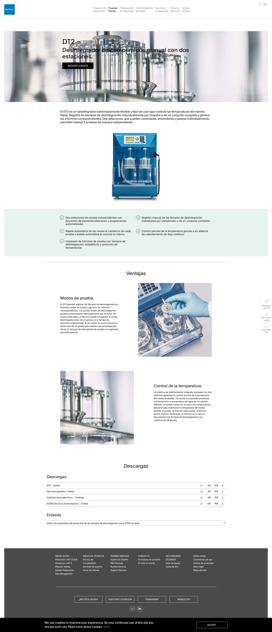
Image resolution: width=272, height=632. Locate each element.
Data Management (64, 573)
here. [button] (106, 627)
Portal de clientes (91, 570)
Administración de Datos (144, 10)
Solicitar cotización (120, 599)
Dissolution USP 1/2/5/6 (66, 559)
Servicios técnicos (93, 556)
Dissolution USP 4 (63, 563)
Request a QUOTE (78, 65)
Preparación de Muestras (127, 10)
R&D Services (116, 563)
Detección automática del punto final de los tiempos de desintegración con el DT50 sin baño (93, 523)
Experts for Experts (119, 559)
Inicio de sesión (173, 563)
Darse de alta (172, 566)
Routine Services (118, 566)
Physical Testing (62, 566)
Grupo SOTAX (186, 10)
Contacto (143, 556)
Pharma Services (175, 10)
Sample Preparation (64, 570)
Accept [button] (211, 624)
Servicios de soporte (92, 566)
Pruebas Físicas (112, 10)
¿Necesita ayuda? (88, 599)
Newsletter (183, 599)
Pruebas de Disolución (99, 10)
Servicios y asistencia (161, 10)
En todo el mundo (146, 563)
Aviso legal (199, 556)
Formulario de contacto (149, 559)
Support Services (118, 570)
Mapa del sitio (200, 570)
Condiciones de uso (202, 559)
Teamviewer (152, 599)
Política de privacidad (203, 563)
